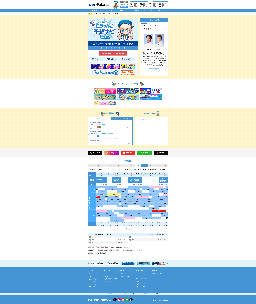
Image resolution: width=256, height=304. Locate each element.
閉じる (128, 229)
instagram (119, 299)
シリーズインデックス (93, 273)
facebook (131, 299)
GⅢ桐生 (100, 210)
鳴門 (112, 189)
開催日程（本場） (124, 273)
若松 (137, 210)
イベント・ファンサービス (121, 118)
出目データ (107, 276)
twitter (115, 299)
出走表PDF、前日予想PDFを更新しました (99, 128)
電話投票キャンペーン (141, 286)
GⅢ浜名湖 (101, 194)
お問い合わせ (99, 293)
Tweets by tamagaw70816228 (142, 119)
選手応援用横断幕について (161, 293)
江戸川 (116, 196)
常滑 (167, 196)
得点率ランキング (92, 284)
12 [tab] (126, 48)
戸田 (128, 194)
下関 (107, 213)
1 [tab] (99, 48)
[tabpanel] (113, 32)
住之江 (109, 215)
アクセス (139, 273)
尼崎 (140, 194)
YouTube (123, 299)
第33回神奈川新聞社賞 (116, 180)
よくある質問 (91, 293)
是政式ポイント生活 (141, 284)
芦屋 (125, 189)
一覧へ (128, 143)
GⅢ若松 (167, 218)
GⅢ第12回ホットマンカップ (163, 180)
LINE (127, 299)
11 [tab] (124, 48)
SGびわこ (98, 196)
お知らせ (99, 118)
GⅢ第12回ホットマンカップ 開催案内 (98, 124)
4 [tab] (106, 48)
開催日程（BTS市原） (125, 276)
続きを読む (154, 70)
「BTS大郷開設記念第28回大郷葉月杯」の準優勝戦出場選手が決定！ (104, 138)
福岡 (132, 196)
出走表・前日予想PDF (93, 279)
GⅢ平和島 (106, 196)
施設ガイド (139, 274)
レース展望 (91, 276)
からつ (122, 191)
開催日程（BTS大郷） (125, 274)
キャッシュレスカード (157, 274)
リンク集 (152, 293)
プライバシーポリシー (137, 293)
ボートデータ (107, 274)
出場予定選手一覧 (92, 274)
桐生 (126, 210)
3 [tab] (104, 48)
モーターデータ (108, 273)
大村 (109, 210)
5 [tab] (109, 48)
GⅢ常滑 (151, 194)
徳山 (97, 189)
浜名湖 (129, 201)
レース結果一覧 (92, 278)
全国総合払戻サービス (157, 273)
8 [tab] (116, 48)
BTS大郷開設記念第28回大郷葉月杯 (135, 180)
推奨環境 (146, 293)
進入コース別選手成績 (93, 286)
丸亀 (98, 213)
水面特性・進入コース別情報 (111, 278)
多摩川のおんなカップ (101, 179)
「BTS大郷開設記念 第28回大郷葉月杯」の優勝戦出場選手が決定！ (104, 133)
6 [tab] (111, 48)
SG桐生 (158, 210)
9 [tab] (119, 48)
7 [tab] (114, 48)
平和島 (125, 199)
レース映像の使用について (109, 293)
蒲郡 (147, 210)
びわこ (137, 201)
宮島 (107, 201)
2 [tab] (101, 48)
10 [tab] (121, 48)
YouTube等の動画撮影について (124, 293)
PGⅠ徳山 (113, 194)
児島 (142, 196)
